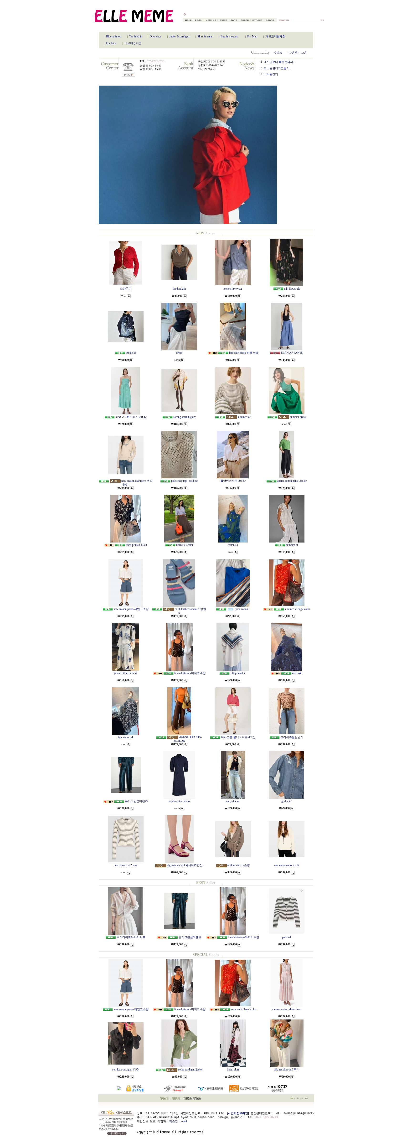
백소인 (173, 1121)
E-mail (183, 1121)
